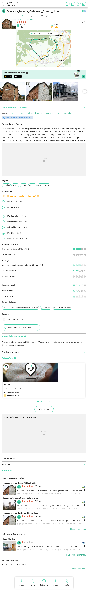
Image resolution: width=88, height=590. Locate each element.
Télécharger (44, 585)
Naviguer (21, 585)
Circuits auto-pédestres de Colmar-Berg (20, 498)
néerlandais (67, 113)
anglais (40, 113)
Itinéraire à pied (6, 16)
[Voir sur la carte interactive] (44, 65)
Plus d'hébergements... (76, 555)
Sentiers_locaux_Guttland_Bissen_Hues (20, 513)
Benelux (6, 185)
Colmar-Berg (43, 185)
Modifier (66, 585)
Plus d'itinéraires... (78, 529)
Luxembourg (16, 16)
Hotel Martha (9, 539)
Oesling (32, 185)
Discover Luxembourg (26, 19)
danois (48, 113)
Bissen (23, 16)
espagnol (56, 113)
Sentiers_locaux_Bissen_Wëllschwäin (19, 483)
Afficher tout (44, 409)
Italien (23, 113)
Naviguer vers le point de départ (22, 327)
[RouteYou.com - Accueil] (12, 4)
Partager (55, 585)
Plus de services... (78, 568)
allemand (32, 113)
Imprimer (33, 585)
